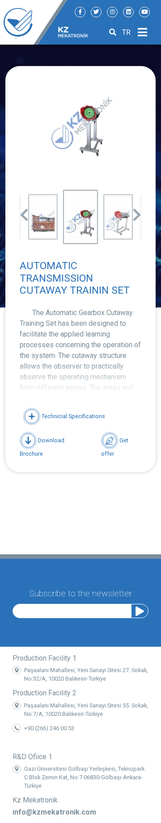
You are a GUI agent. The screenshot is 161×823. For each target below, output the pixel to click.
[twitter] (96, 12)
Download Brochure (42, 447)
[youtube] (144, 12)
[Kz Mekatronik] (33, 22)
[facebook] (80, 12)
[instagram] (112, 12)
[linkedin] (128, 12)
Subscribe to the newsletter (80, 593)
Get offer (114, 447)
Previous (24, 212)
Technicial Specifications (72, 416)
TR (126, 32)
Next (136, 212)
